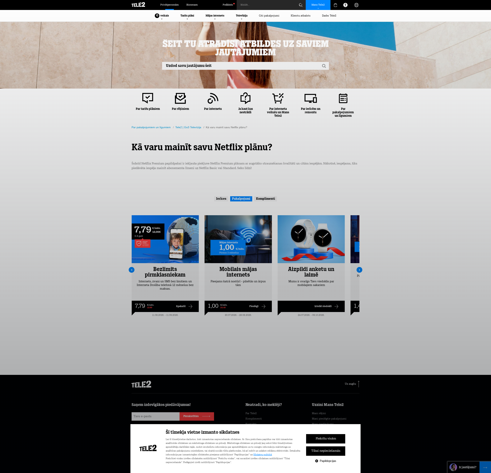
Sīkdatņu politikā (262, 455)
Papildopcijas (328, 460)
